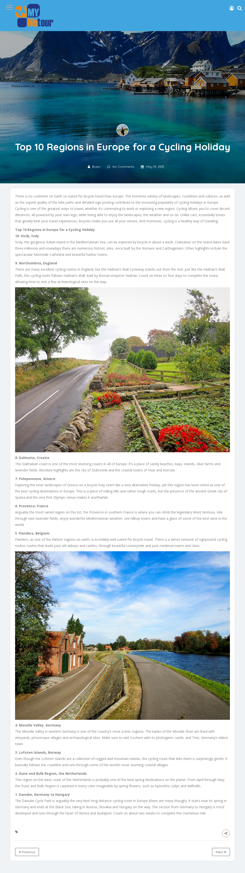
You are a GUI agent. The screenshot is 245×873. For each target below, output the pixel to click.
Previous (28, 852)
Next (220, 852)
